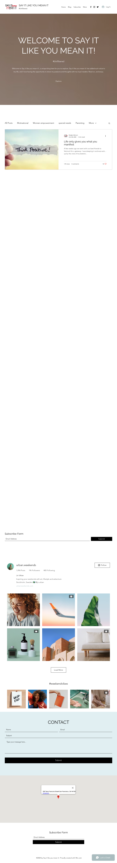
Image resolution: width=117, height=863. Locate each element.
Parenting (80, 123)
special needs (65, 123)
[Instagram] (94, 7)
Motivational (22, 123)
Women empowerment (43, 123)
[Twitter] (98, 7)
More (91, 123)
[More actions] (106, 136)
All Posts (9, 123)
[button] (109, 123)
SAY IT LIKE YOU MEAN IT (33, 5)
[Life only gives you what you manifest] (31, 149)
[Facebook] (91, 7)
